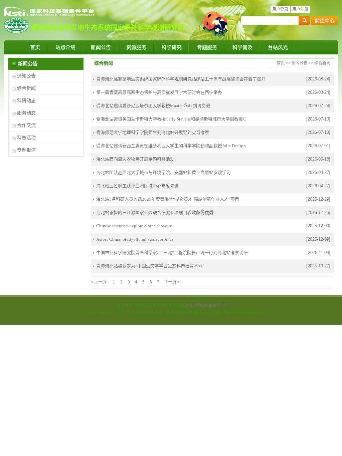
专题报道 (26, 150)
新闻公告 (101, 47)
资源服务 (136, 47)
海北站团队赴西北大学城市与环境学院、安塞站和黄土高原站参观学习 (163, 172)
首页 (35, 47)
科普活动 (26, 137)
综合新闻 (26, 88)
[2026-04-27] (318, 172)
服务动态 (26, 113)
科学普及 (242, 47)
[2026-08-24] (318, 78)
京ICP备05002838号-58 (205, 305)
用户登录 (280, 9)
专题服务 (207, 47)
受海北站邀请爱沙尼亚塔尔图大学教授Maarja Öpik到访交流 (153, 105)
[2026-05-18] (318, 159)
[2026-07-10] (318, 119)
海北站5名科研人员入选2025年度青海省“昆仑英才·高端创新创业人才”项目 (167, 199)
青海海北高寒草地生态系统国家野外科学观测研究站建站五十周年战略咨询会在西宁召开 (181, 78)
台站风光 (278, 47)
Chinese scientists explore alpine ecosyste (134, 225)
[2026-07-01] (318, 145)
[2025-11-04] (318, 252)
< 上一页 (98, 282)
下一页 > (172, 282)
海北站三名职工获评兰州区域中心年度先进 (137, 185)
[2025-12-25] (318, 212)
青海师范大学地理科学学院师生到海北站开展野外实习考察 (152, 132)
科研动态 (26, 100)
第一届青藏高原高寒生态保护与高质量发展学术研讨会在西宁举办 (159, 92)
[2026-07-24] (318, 105)
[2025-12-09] (318, 225)
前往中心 (325, 20)
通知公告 (26, 75)
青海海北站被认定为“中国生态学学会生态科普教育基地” (150, 265)
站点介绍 (65, 47)
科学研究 (172, 47)
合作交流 (26, 125)
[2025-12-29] (318, 199)
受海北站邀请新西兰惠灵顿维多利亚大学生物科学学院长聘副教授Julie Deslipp (171, 145)
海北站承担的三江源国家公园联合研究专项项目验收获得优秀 (154, 212)
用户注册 (300, 9)
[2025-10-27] (318, 265)
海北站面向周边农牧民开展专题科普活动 (135, 159)
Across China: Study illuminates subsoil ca (135, 239)
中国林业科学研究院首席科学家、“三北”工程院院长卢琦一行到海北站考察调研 (172, 252)
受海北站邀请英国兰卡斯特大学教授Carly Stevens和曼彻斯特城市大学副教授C (171, 119)
